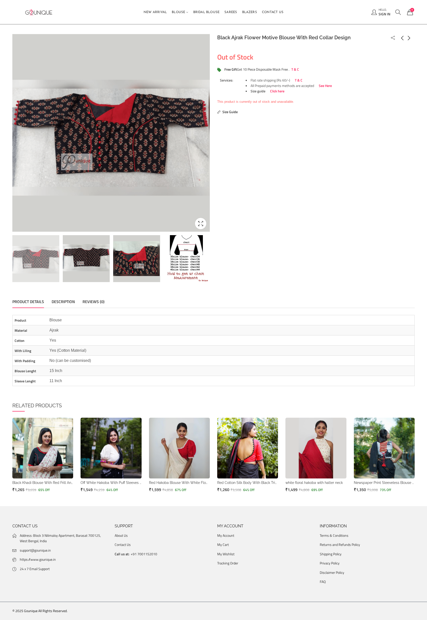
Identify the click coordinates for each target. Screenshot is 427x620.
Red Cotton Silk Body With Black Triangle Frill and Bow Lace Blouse (272, 483)
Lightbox (200, 223)
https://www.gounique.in (38, 559)
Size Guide (230, 111)
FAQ (323, 581)
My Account (225, 535)
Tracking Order (227, 563)
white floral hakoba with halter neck (314, 483)
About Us (121, 535)
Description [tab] (63, 302)
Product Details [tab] (28, 302)
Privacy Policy (330, 563)
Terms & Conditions (334, 535)
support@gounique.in (35, 550)
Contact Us (123, 544)
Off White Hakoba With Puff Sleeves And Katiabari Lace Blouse (131, 483)
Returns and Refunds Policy (340, 544)
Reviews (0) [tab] (94, 302)
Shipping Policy (331, 554)
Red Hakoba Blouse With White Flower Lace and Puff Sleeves (199, 483)
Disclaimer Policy (332, 572)
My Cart (223, 544)
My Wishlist (226, 554)
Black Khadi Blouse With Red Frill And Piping (48, 483)
